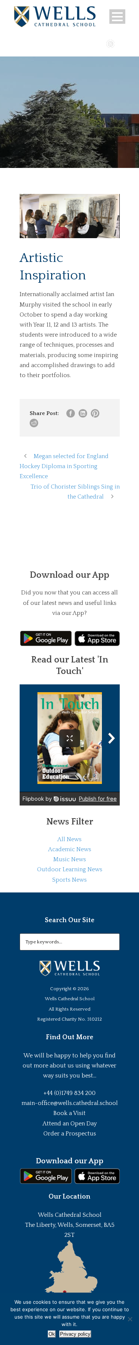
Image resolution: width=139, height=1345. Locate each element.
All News (69, 839)
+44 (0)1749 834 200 (69, 1093)
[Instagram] (110, 43)
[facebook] (89, 43)
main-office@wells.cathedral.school (69, 1103)
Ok (52, 1334)
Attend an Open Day (70, 1123)
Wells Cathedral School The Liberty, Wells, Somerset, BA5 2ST (70, 1225)
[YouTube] (100, 43)
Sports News (69, 879)
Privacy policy (75, 1334)
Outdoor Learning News (69, 869)
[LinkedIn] (121, 43)
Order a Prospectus (69, 1133)
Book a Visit (69, 1113)
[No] (129, 1319)
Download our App (69, 1161)
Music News (69, 859)
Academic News (69, 849)
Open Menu (117, 16)
